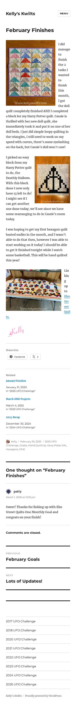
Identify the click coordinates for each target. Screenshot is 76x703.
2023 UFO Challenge (21, 666)
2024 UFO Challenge (21, 675)
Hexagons (12, 449)
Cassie (23, 445)
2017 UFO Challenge (21, 621)
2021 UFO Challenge (21, 648)
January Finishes (16, 380)
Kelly (14, 441)
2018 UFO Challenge (21, 630)
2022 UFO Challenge (21, 657)
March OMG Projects (18, 399)
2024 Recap (13, 417)
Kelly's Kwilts (20, 13)
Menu (64, 13)
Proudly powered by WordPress (43, 695)
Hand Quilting (37, 445)
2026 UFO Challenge (21, 684)
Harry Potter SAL (57, 445)
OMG (22, 449)
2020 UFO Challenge (21, 639)
